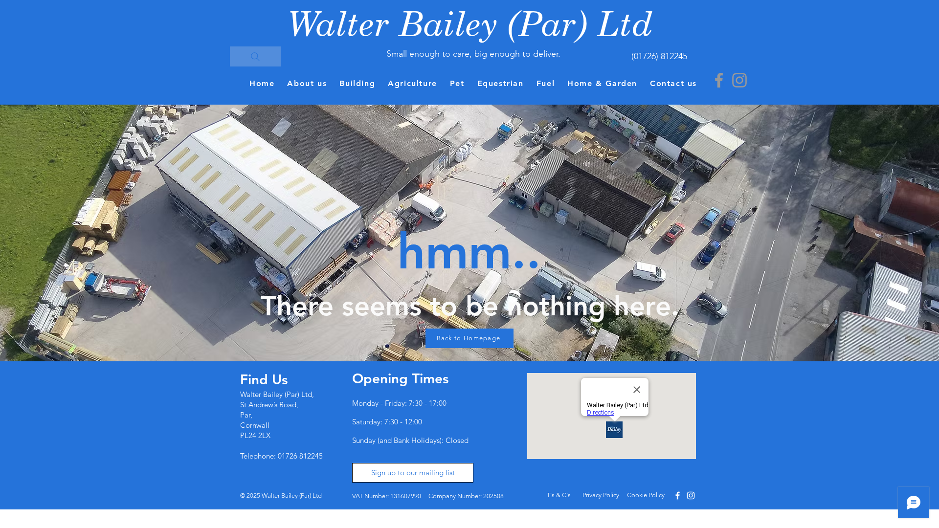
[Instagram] (739, 80)
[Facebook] (719, 80)
